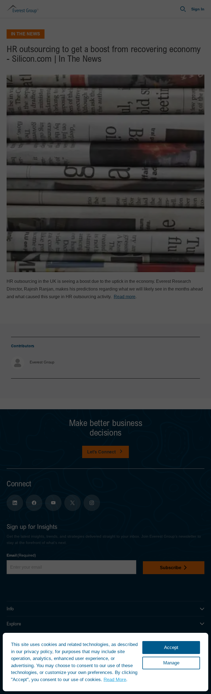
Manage (171, 662)
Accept (171, 647)
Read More (115, 679)
